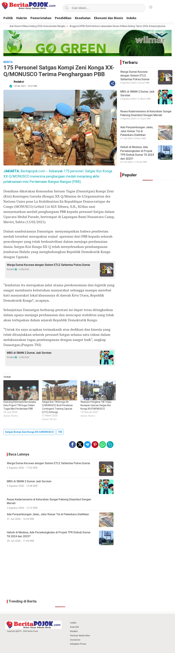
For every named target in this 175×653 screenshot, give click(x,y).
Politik (8, 18)
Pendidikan (63, 18)
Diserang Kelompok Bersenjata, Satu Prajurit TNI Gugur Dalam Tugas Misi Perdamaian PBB (19, 405)
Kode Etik (74, 627)
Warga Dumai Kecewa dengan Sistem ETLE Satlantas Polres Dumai (48, 265)
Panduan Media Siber (80, 635)
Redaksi (19, 82)
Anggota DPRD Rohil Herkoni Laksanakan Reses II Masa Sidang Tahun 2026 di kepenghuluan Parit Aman (107, 26)
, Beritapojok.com (24, 171)
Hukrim (21, 18)
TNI (60, 432)
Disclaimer (75, 639)
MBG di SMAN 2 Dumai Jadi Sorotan (29, 353)
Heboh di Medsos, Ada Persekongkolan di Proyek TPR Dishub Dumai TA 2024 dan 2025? (137, 153)
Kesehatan (83, 18)
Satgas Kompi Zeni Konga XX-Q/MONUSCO (29, 432)
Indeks (131, 18)
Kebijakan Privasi (78, 643)
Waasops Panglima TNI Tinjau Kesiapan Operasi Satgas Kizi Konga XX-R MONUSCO (95, 405)
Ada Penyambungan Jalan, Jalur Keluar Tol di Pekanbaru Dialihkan (136, 131)
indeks (73, 622)
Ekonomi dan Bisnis (108, 18)
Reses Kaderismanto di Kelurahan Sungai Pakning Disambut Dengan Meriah (145, 113)
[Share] (112, 83)
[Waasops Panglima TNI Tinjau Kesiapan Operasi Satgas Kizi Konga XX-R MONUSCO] (98, 390)
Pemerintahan (40, 18)
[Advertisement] (60, 572)
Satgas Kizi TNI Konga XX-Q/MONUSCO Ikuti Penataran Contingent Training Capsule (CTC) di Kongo (57, 407)
